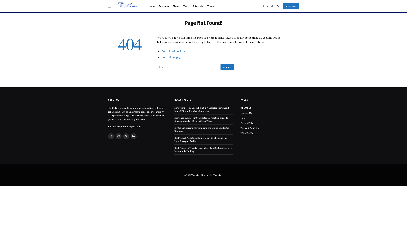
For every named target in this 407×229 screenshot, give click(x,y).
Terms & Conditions (251, 128)
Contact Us (246, 112)
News (176, 6)
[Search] (278, 6)
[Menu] (110, 6)
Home (151, 6)
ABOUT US (246, 107)
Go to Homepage (172, 57)
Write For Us (247, 133)
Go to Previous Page (174, 51)
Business (164, 6)
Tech (186, 6)
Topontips (217, 175)
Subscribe (291, 6)
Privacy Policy (248, 123)
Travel (211, 6)
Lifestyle (198, 6)
